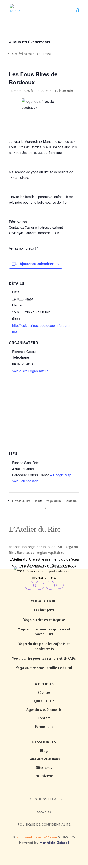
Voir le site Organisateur (30, 370)
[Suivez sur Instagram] (39, 585)
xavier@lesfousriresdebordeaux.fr (34, 232)
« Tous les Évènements (29, 42)
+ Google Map (60, 474)
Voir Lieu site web (25, 481)
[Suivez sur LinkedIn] (29, 585)
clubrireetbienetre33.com (37, 837)
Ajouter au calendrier (36, 263)
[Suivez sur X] (60, 585)
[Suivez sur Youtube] (50, 585)
